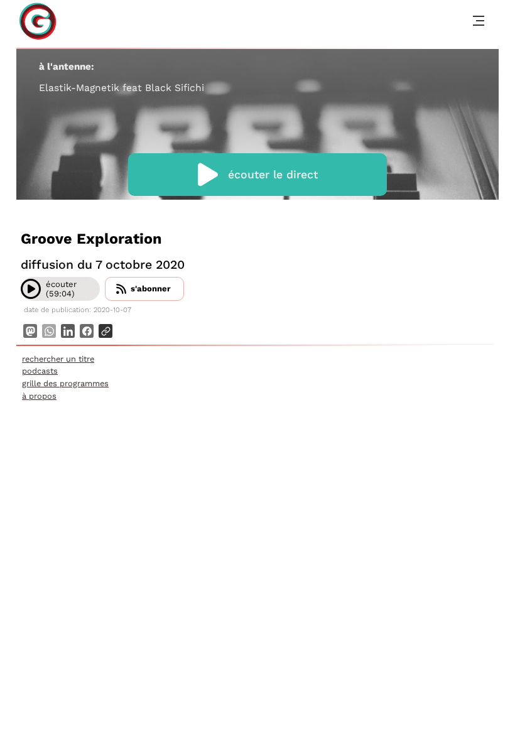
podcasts (40, 371)
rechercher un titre (58, 359)
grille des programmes (65, 383)
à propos (39, 396)
